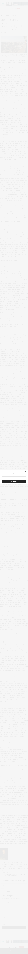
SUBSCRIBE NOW (14, 481)
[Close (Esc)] (25, 471)
